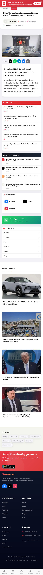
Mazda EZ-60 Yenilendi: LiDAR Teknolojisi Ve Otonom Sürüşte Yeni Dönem (20, 108)
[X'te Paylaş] (10, 61)
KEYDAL (33, 540)
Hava (24, 506)
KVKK (4, 543)
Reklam (4, 539)
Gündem (5, 502)
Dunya (6, 256)
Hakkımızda (6, 532)
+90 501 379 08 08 (31, 531)
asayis (14, 8)
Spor (5, 242)
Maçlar (24, 514)
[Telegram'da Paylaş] (19, 61)
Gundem (6, 233)
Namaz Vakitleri (27, 510)
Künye (4, 535)
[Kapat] (41, 2)
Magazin (6, 251)
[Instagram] (15, 486)
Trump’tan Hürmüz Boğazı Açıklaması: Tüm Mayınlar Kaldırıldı (19, 126)
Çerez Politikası (7, 547)
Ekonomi (6, 237)
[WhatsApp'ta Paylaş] (15, 61)
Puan (23, 517)
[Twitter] (10, 486)
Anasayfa (5, 8)
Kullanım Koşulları (22, 560)
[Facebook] (4, 486)
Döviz (24, 502)
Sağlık (4, 517)
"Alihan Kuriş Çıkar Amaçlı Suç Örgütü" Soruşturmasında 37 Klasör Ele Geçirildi (21, 135)
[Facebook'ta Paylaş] (23, 61)
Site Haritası (33, 560)
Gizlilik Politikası (10, 560)
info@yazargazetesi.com (32, 535)
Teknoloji (6, 246)
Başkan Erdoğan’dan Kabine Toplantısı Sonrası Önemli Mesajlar (20, 145)
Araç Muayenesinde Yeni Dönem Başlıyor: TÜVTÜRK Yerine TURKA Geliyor (20, 117)
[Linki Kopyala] (28, 61)
